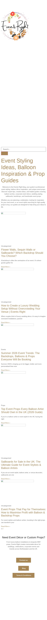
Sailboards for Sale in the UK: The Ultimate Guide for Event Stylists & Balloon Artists (21, 464)
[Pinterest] (16, 5)
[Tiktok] (22, 5)
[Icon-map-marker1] (28, 5)
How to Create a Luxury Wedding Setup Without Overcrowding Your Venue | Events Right (20, 308)
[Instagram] (11, 5)
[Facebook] (5, 5)
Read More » (5, 267)
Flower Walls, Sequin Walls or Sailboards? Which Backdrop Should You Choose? (22, 252)
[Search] (4, 153)
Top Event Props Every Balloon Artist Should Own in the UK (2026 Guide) (22, 410)
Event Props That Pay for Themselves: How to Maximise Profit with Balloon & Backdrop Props (23, 512)
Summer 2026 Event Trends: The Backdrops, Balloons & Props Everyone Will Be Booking (20, 356)
